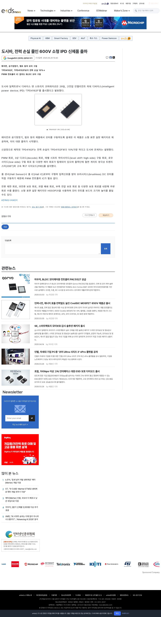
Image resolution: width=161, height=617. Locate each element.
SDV (74, 38)
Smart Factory (61, 38)
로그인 (122, 3)
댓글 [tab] (5, 227)
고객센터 (134, 3)
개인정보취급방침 (41, 595)
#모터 (15, 200)
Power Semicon (109, 38)
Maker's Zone (121, 10)
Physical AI (36, 38)
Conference (83, 10)
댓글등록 (8, 240)
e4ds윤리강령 (111, 595)
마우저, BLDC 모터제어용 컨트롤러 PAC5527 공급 (60, 279)
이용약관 (54, 595)
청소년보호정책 (66, 595)
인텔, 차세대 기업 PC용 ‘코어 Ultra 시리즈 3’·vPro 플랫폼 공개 (66, 351)
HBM (47, 38)
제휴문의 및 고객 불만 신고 (93, 595)
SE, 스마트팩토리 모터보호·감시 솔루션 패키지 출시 (59, 325)
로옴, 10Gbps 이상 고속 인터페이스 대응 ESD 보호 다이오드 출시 (67, 371)
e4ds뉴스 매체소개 (25, 595)
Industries (65, 10)
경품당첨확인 (154, 3)
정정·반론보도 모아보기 (69, 207)
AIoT (83, 38)
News (30, 10)
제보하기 (106, 215)
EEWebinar (101, 10)
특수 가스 (93, 38)
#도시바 (9, 200)
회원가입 (128, 3)
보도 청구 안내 (37, 207)
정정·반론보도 (114, 3)
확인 (117, 613)
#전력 (4, 200)
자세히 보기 (125, 613)
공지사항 (141, 3)
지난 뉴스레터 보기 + (20, 424)
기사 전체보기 (90, 215)
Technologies (46, 10)
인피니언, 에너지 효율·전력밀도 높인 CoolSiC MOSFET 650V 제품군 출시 (72, 303)
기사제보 (78, 595)
